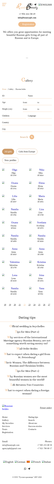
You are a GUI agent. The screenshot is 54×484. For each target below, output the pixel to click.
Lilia (13, 199)
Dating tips (33, 417)
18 (5, 305)
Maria (40, 199)
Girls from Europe (27, 151)
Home (4, 89)
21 (20, 305)
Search (24, 137)
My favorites (8, 423)
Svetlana (40, 225)
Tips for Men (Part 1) (27, 370)
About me (32, 423)
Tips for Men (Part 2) (27, 331)
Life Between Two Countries (27, 384)
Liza (40, 212)
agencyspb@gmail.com (11, 448)
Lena (13, 278)
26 (44, 305)
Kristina (40, 265)
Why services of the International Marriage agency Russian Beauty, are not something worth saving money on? (27, 340)
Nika (40, 173)
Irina (40, 278)
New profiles (10, 160)
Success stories (35, 426)
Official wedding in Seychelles (27, 326)
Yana (40, 291)
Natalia (13, 212)
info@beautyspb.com (27, 18)
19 (10, 305)
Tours (4, 429)
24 (34, 305)
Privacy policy (46, 408)
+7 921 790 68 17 (44, 448)
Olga (14, 173)
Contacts (32, 429)
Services (6, 426)
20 (15, 305)
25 (39, 305)
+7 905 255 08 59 (27, 13)
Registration (28, 24)
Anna (13, 252)
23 (30, 305)
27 (49, 305)
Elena (40, 186)
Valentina (13, 265)
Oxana (13, 186)
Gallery (5, 420)
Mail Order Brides (27, 348)
